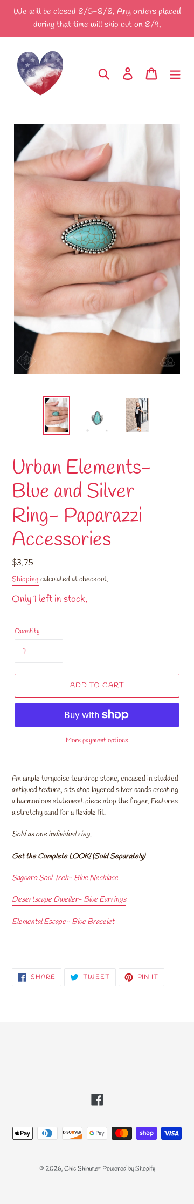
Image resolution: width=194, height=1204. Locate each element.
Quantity (27, 631)
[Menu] (175, 73)
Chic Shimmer (82, 1169)
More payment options (97, 740)
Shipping (25, 579)
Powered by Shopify (128, 1169)
